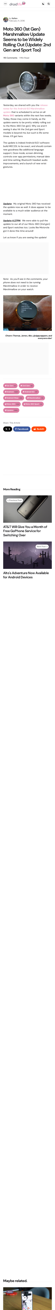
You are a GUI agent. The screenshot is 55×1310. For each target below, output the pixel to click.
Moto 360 (8, 115)
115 (10, 57)
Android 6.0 (31, 392)
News (10, 1292)
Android (12, 392)
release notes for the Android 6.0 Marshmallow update (25, 109)
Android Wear (14, 398)
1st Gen (11, 385)
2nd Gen (27, 385)
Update (12, 410)
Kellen (14, 18)
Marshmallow (36, 398)
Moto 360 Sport (34, 404)
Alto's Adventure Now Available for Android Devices (26, 575)
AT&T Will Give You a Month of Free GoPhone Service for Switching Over (25, 531)
